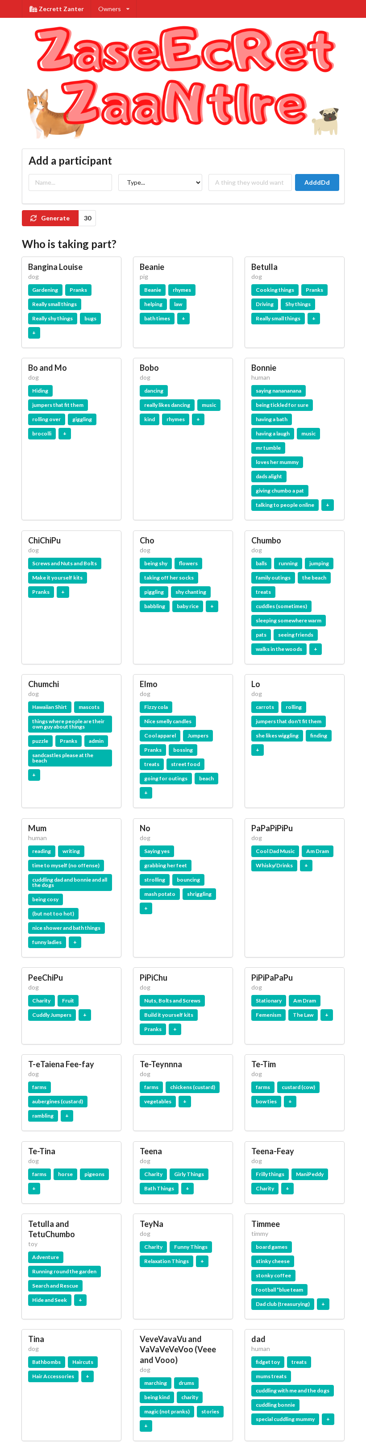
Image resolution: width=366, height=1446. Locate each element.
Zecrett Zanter (61, 8)
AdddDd (317, 182)
